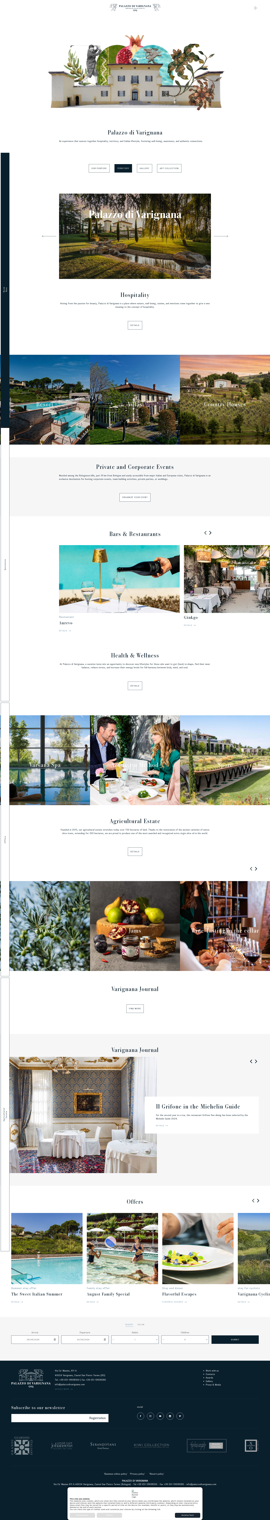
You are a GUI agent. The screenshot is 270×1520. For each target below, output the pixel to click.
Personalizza (82, 1515)
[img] (119, 579)
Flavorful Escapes (179, 1294)
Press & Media (213, 1384)
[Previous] (251, 1061)
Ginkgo (191, 617)
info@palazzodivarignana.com (70, 1384)
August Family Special (108, 1294)
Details (135, 325)
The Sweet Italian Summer (37, 1294)
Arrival (35, 1332)
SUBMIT (235, 1339)
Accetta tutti (188, 1515)
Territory (123, 168)
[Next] (221, 236)
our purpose (99, 168)
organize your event (135, 497)
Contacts (210, 1374)
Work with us (212, 1370)
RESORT (129, 1324)
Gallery (144, 168)
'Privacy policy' (137, 1474)
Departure (85, 1332)
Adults (135, 1332)
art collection (169, 168)
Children (185, 1332)
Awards (209, 1377)
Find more (135, 1008)
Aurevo (66, 622)
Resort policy (157, 1474)
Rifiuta (109, 1515)
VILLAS (141, 1324)
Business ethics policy (115, 1474)
